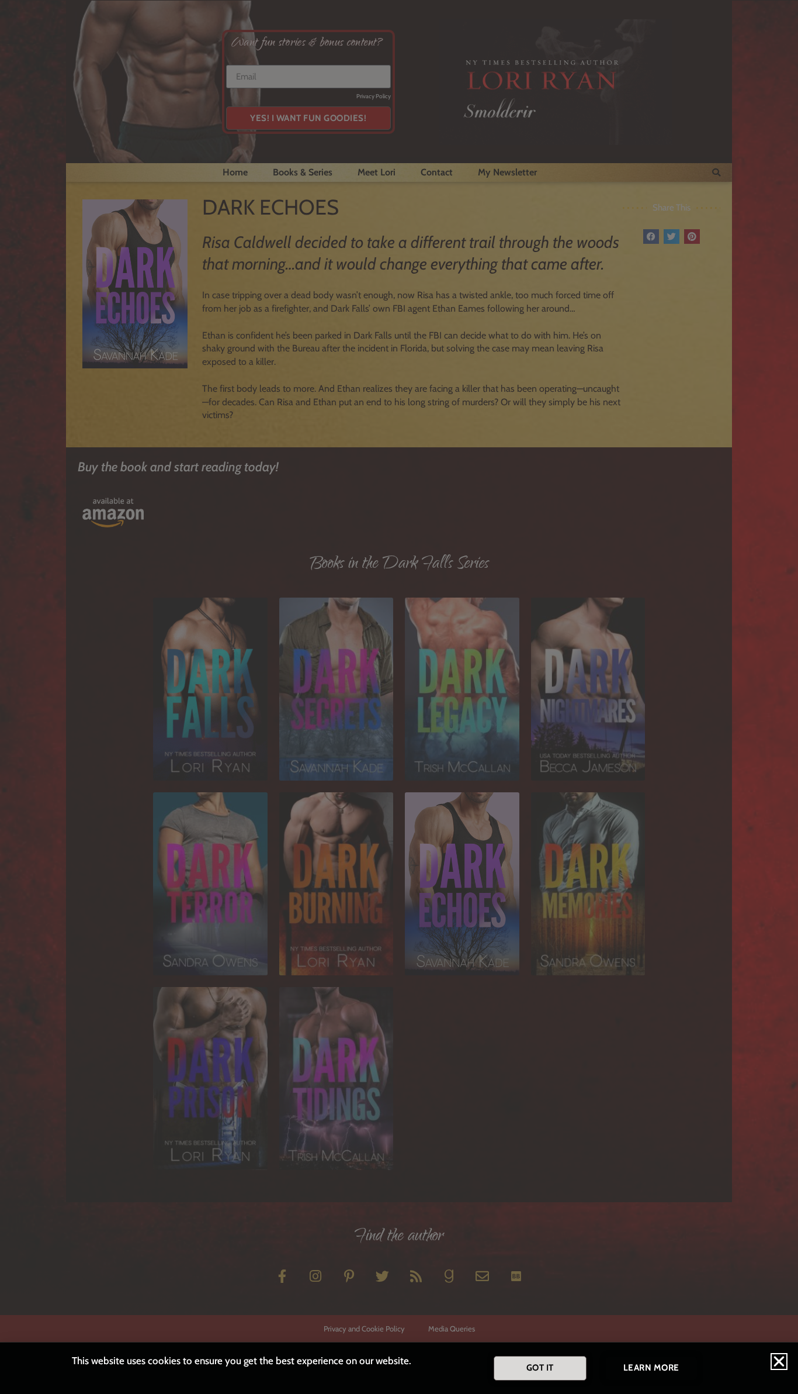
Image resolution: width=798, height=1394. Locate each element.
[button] (779, 1361)
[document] (399, 697)
